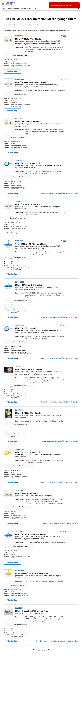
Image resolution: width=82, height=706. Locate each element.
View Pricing (12, 71)
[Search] (78, 8)
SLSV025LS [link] (19, 201)
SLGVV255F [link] (19, 570)
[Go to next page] (49, 650)
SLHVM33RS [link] (19, 410)
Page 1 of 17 (41, 650)
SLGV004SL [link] (19, 490)
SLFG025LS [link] (19, 119)
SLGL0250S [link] (19, 36)
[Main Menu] (3, 3)
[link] (38, 41)
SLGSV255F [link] (19, 241)
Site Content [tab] (17, 25)
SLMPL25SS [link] (19, 366)
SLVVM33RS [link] (19, 449)
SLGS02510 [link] (19, 531)
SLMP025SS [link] (19, 282)
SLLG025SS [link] (19, 608)
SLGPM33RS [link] (19, 160)
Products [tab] (8, 25)
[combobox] (41, 8)
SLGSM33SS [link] (19, 325)
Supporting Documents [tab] (31, 25)
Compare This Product (20, 55)
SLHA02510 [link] (19, 79)
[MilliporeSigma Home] (10, 3)
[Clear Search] (73, 8)
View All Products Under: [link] (59, 193)
